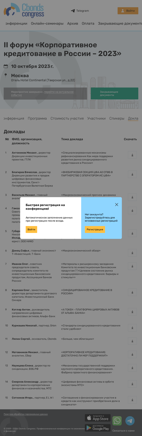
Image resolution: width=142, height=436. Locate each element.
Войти (31, 229)
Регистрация (95, 229)
